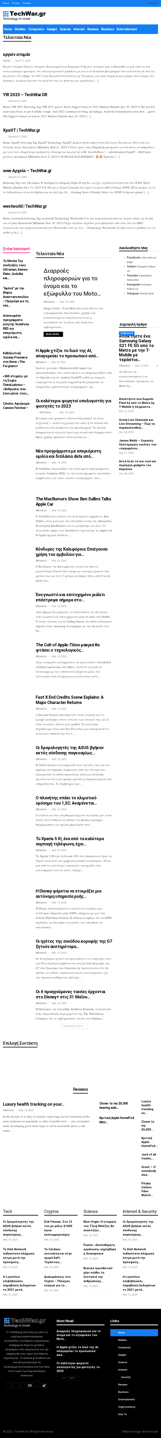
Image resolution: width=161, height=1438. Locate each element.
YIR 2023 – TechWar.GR (25, 94)
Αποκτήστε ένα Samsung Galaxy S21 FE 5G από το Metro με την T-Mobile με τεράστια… (136, 348)
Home (8, 29)
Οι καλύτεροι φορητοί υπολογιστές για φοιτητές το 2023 (78, 1367)
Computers (36, 29)
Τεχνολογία (126, 333)
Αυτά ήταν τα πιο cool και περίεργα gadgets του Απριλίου (137, 465)
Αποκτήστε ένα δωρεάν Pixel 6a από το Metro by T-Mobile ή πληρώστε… (137, 403)
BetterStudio (150, 1431)
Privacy (16, 3)
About (6, 3)
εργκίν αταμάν (16, 54)
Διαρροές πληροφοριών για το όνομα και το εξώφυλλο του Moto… (79, 1335)
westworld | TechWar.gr (25, 206)
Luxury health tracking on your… (33, 1104)
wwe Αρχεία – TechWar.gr (27, 170)
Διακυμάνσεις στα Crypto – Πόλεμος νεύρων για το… (57, 1281)
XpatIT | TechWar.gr (21, 130)
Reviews (93, 29)
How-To (122, 1414)
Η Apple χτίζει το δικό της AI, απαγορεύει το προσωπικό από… (78, 1351)
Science (65, 29)
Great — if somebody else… (148, 1171)
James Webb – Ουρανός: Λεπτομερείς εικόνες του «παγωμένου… (137, 444)
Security (126, 1377)
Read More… (53, 334)
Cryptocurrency (126, 1407)
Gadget (52, 29)
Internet (79, 29)
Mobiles (20, 29)
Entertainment (127, 29)
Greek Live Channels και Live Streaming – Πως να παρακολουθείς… (137, 423)
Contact (27, 3)
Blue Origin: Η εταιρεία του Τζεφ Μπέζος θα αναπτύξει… (99, 1226)
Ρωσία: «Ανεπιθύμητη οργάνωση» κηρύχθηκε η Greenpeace (99, 1249)
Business (107, 29)
